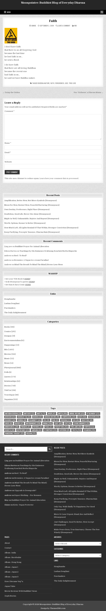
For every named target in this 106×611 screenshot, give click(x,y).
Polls (6, 372)
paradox (26, 427)
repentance (23, 430)
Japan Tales (10, 586)
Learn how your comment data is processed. (59, 178)
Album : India (10, 553)
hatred (19, 423)
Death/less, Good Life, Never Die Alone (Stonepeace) (27, 214)
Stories (7, 386)
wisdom (31, 433)
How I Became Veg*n (14, 581)
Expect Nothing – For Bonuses (27, 495)
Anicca (62, 413)
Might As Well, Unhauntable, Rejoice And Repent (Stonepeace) (31, 219)
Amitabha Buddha (13, 413)
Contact (8, 548)
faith (52, 83)
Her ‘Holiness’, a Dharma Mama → (88, 92)
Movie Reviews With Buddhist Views (21, 591)
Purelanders (9, 308)
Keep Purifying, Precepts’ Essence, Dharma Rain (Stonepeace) (32, 232)
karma (47, 423)
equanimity (35, 420)
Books (7, 327)
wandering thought (14, 433)
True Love (72, 83)
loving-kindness (81, 423)
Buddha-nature (44, 83)
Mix (75, 25)
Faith (53, 21)
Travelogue (9, 395)
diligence (10, 420)
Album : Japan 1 (11, 567)
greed (8, 423)
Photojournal (10, 368)
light (58, 423)
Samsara (36, 430)
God (66, 83)
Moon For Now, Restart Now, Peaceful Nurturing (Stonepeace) (31, 205)
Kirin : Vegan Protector (23, 505)
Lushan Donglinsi (11, 303)
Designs (7, 336)
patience (38, 427)
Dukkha (22, 420)
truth (76, 430)
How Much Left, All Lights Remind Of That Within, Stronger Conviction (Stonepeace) (41, 228)
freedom (65, 420)
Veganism (8, 399)
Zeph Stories (10, 596)
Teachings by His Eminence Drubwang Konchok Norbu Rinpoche (48, 251)
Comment (9, 111)
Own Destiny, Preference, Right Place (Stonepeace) (27, 209)
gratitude (87, 420)
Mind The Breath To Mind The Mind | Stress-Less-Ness (38, 264)
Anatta (41, 413)
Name (8, 143)
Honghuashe (9, 299)
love (67, 423)
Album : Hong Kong (13, 562)
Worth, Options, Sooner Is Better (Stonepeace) (25, 223)
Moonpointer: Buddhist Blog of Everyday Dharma (53, 3)
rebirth (9, 430)
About (7, 543)
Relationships (10, 381)
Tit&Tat (7, 390)
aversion (10, 417)
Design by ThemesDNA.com (53, 608)
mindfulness (11, 427)
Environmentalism (12, 340)
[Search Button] (101, 12)
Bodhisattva (24, 417)
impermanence (33, 423)
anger (51, 413)
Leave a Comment (64, 25)
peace (49, 427)
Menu (9, 12)
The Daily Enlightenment (15, 313)
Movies (7, 354)
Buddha (37, 417)
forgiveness (59, 83)
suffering (64, 430)
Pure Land (76, 427)
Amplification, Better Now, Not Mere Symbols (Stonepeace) (30, 200)
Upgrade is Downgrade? (25, 490)
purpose (89, 427)
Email (8, 152)
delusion (94, 417)
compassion (69, 417)
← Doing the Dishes (11, 92)
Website (8, 162)
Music (7, 358)
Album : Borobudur (13, 557)
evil (46, 420)
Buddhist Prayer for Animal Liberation (32, 246)
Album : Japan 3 (11, 577)
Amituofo (29, 413)
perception (61, 427)
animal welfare (76, 413)
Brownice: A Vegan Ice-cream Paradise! (31, 260)
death (82, 417)
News (6, 363)
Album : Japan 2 (11, 572)
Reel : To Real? (20, 256)
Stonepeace (50, 430)
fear (55, 420)
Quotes (7, 377)
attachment (93, 413)
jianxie (33, 25)
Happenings (9, 345)
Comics (7, 331)
